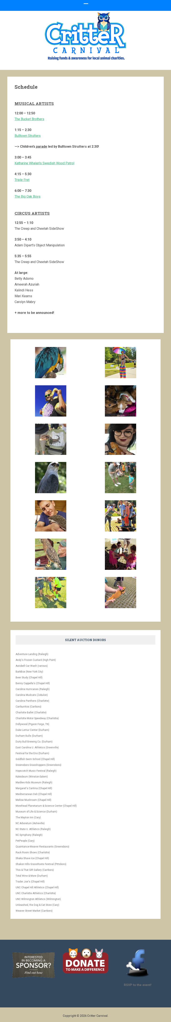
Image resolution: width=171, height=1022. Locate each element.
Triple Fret (22, 180)
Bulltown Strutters (28, 136)
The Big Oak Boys (27, 196)
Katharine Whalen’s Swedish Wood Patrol (44, 163)
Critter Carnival (97, 1015)
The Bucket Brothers (29, 119)
